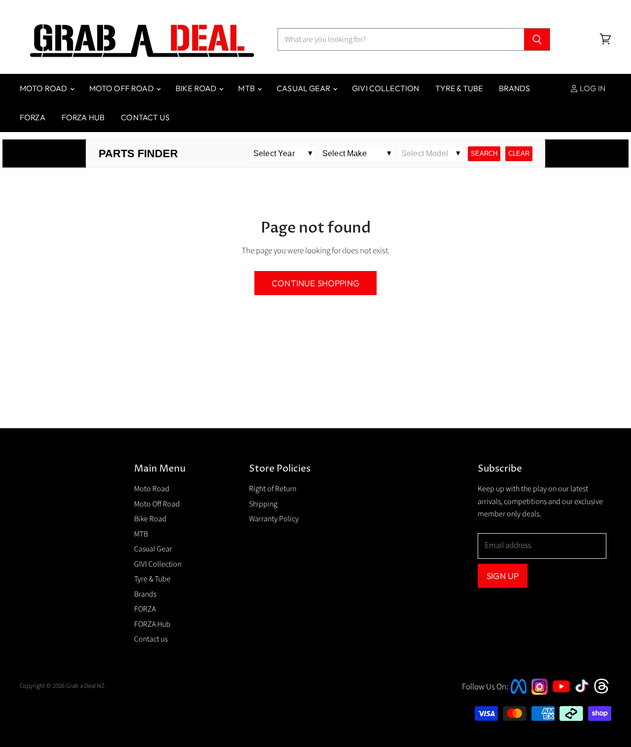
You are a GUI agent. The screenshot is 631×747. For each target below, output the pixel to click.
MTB (247, 88)
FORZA (32, 117)
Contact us (145, 117)
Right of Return (272, 488)
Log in (591, 88)
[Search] (537, 39)
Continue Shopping (315, 283)
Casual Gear (304, 88)
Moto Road (44, 88)
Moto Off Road (122, 88)
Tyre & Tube (459, 88)
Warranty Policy (274, 518)
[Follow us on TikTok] (585, 693)
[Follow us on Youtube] (562, 701)
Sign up (503, 576)
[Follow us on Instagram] (539, 692)
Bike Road (196, 88)
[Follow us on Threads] (604, 692)
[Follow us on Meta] (518, 695)
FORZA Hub (83, 117)
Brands (514, 88)
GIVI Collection (385, 88)
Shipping (263, 504)
